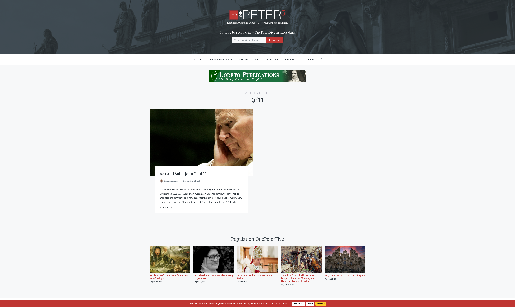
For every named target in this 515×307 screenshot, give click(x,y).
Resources (290, 59)
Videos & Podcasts (219, 59)
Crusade (243, 59)
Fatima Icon (272, 59)
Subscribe (274, 40)
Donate (310, 59)
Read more (167, 207)
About (195, 59)
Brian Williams (171, 181)
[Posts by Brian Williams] (162, 181)
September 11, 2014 (192, 181)
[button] (322, 59)
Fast (257, 59)
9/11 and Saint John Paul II (183, 173)
